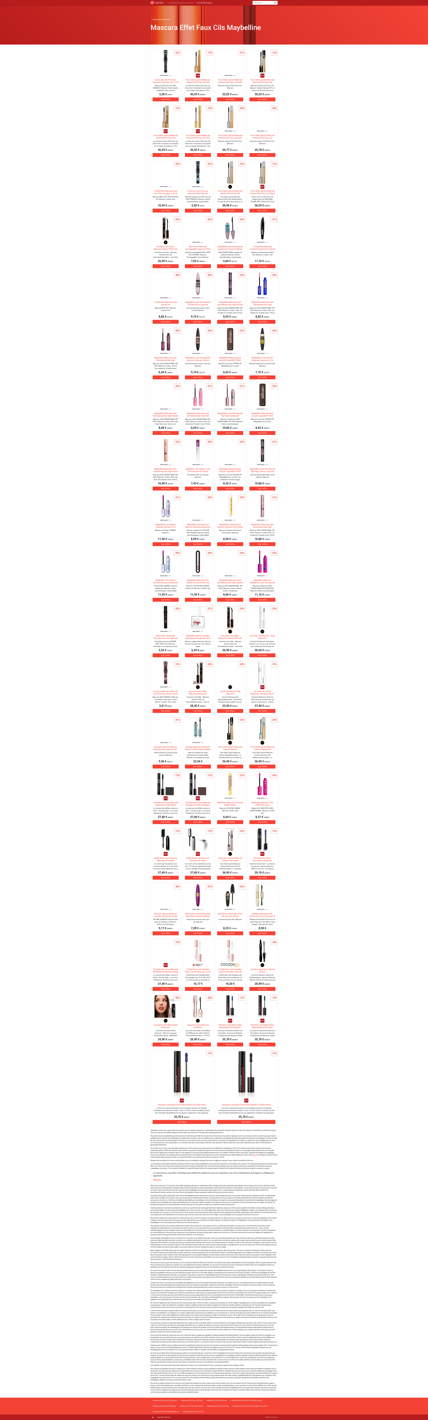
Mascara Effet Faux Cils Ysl (193, 1412)
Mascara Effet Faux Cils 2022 (192, 1400)
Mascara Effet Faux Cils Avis (218, 1406)
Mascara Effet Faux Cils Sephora (165, 1400)
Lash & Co (159, 3)
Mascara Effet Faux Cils (161, 19)
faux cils (255, 1155)
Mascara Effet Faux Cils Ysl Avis (192, 1406)
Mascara (157, 1180)
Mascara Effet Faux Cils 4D (217, 1400)
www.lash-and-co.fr (164, 1417)
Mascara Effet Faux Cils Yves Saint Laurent (247, 1400)
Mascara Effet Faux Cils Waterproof (166, 1412)
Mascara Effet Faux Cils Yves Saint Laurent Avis (250, 1406)
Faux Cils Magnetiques (204, 3)
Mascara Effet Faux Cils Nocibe (165, 1406)
